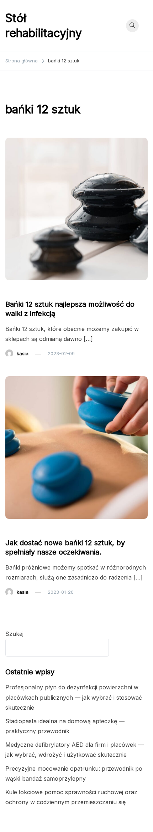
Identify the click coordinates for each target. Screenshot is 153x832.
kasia (22, 353)
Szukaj (14, 633)
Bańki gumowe (26, 291)
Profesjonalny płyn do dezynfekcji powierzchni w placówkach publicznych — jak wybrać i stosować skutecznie (73, 697)
